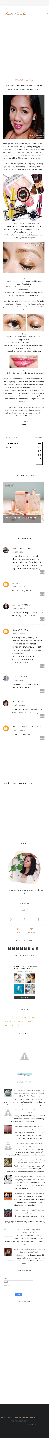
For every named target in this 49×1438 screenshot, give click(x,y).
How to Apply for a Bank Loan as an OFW (29, 1177)
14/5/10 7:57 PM (18, 633)
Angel (16, 583)
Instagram (10, 923)
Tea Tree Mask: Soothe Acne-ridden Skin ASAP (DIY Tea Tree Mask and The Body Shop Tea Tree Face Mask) (29, 1093)
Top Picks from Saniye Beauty (21, 518)
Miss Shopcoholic (23, 548)
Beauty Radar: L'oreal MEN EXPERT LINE (29, 1193)
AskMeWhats (20, 677)
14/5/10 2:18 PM (18, 586)
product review (11, 1025)
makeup (34, 1017)
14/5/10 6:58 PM (18, 608)
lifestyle (25, 1017)
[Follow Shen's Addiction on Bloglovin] (24, 1075)
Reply (42, 572)
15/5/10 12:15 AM (18, 680)
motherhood (10, 1021)
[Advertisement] (24, 51)
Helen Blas (19, 702)
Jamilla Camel (21, 605)
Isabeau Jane (20, 630)
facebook (38, 923)
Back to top (28, 1425)
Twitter (17, 932)
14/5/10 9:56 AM (18, 552)
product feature (24, 1021)
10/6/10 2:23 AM (18, 730)
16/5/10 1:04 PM (18, 705)
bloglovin (31, 932)
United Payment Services (27, 727)
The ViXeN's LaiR (20, 662)
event (16, 1017)
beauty (8, 1017)
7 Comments (38, 437)
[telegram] (9, 437)
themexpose (27, 1418)
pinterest (24, 923)
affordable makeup (24, 80)
